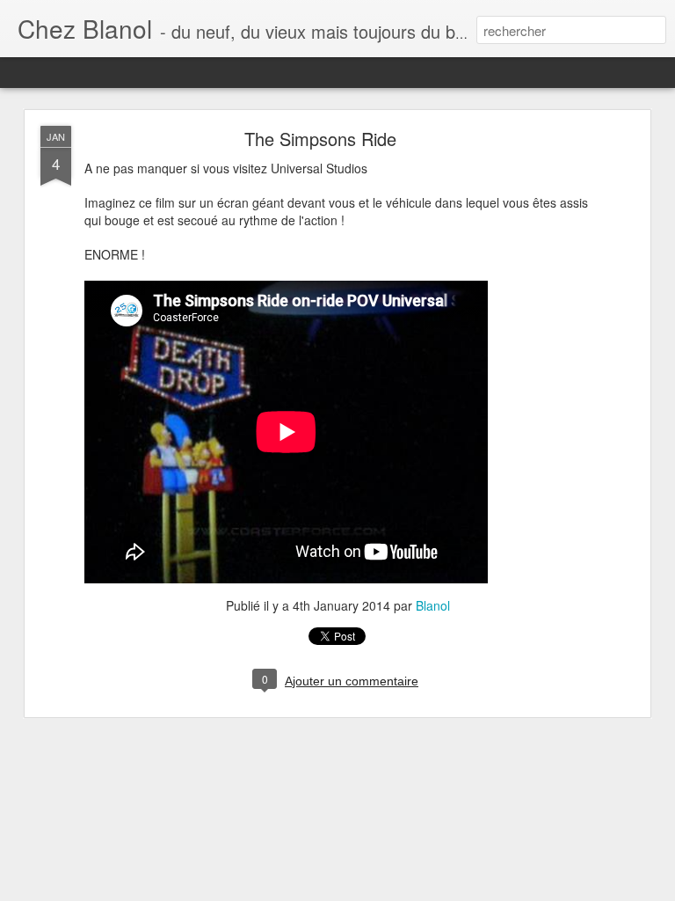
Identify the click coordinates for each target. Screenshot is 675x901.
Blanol (433, 605)
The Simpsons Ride (320, 138)
